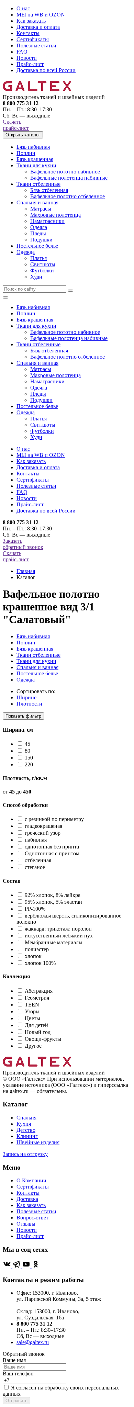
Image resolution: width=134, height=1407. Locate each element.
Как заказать (31, 21)
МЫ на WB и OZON (40, 15)
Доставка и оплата (38, 27)
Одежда (25, 252)
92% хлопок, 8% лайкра (52, 895)
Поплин (25, 153)
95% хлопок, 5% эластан (53, 902)
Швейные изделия (37, 1142)
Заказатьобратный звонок (23, 544)
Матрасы (40, 209)
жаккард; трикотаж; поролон (58, 929)
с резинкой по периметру (54, 819)
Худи (36, 277)
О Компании (31, 1180)
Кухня (23, 1124)
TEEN (32, 1005)
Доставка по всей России (46, 70)
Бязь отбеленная (49, 190)
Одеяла (38, 227)
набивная (36, 840)
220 (29, 764)
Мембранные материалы (53, 942)
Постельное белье (37, 246)
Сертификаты (32, 39)
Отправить (16, 1400)
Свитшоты (42, 264)
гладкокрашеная (43, 826)
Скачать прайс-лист (16, 125)
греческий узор (42, 833)
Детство (25, 1130)
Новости (26, 58)
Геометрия (37, 998)
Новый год (38, 1032)
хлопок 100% (40, 963)
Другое (33, 1046)
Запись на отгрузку (25, 1154)
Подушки (41, 240)
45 (27, 744)
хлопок (33, 956)
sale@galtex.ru (32, 1342)
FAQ (21, 52)
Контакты (28, 33)
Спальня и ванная (37, 202)
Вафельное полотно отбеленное (67, 196)
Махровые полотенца (55, 215)
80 (27, 751)
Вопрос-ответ (32, 1217)
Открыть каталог (22, 134)
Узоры (32, 1011)
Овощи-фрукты (43, 1039)
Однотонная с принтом (52, 853)
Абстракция (39, 991)
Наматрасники (47, 221)
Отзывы (25, 1224)
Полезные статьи (36, 45)
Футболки (42, 270)
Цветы (32, 1018)
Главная (25, 571)
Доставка (27, 1199)
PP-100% (35, 909)
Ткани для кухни (36, 165)
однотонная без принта (52, 846)
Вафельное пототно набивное (65, 172)
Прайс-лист (30, 64)
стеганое (35, 867)
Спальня (26, 1118)
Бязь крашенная (34, 159)
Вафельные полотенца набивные (69, 178)
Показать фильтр (23, 716)
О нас (23, 8)
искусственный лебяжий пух (59, 935)
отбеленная (38, 860)
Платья (38, 258)
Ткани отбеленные (38, 184)
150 (29, 758)
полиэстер (37, 949)
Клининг (27, 1136)
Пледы (38, 233)
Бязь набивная (33, 147)
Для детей (36, 1025)
